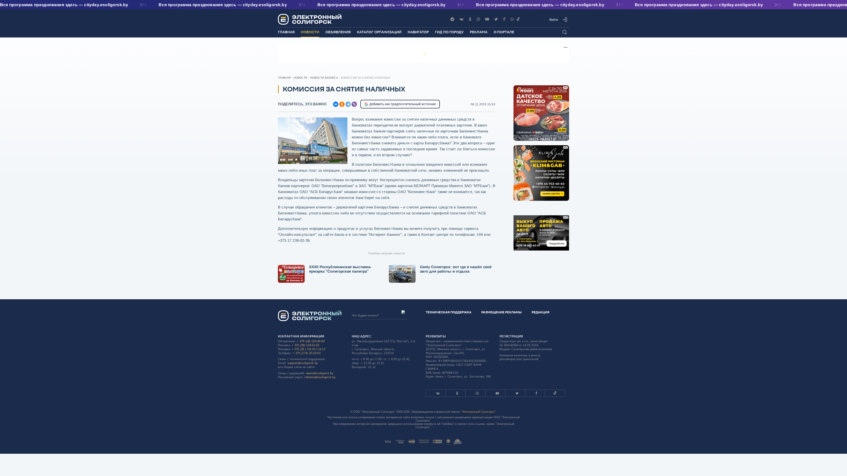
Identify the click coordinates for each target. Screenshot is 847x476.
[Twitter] (496, 19)
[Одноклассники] (470, 19)
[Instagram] (478, 19)
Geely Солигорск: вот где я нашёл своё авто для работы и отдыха (455, 269)
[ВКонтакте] (335, 104)
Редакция (540, 312)
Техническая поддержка (448, 312)
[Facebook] (504, 19)
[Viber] (512, 19)
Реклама (478, 32)
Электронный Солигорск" (479, 411)
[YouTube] (487, 19)
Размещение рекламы (501, 312)
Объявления (338, 32)
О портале (504, 32)
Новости (310, 32)
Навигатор (418, 32)
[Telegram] (452, 19)
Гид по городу (449, 32)
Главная (286, 32)
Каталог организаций (379, 32)
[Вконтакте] (461, 19)
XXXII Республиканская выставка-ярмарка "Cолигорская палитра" (340, 269)
